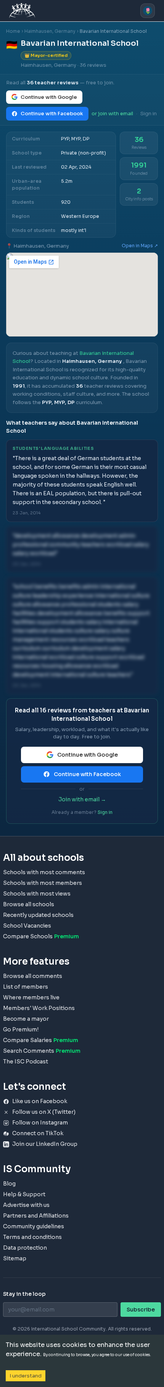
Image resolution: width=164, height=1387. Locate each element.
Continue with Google (49, 97)
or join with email (112, 113)
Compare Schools (41, 936)
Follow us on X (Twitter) (44, 1111)
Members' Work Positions (39, 1008)
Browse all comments (32, 976)
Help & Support (24, 1194)
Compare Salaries (40, 1040)
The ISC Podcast (25, 1061)
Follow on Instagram (40, 1122)
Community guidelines (33, 1226)
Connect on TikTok (37, 1133)
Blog (9, 1183)
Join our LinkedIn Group (44, 1144)
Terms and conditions (32, 1237)
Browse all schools (28, 904)
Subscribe (141, 1309)
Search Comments (41, 1050)
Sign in (148, 113)
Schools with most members (42, 883)
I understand (26, 1376)
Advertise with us (26, 1205)
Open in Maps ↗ (140, 245)
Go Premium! (21, 1029)
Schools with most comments (44, 872)
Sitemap (14, 1258)
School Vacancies (27, 925)
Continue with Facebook (52, 113)
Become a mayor (26, 1018)
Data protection (25, 1247)
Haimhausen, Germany (50, 31)
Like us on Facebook (39, 1101)
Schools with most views (37, 893)
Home (13, 31)
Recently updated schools (38, 915)
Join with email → (82, 799)
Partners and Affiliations (36, 1215)
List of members (25, 986)
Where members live (31, 997)
